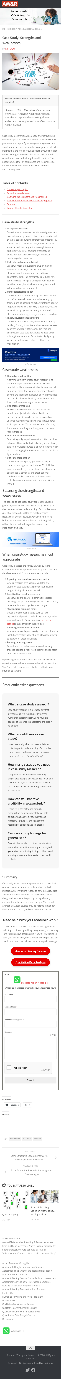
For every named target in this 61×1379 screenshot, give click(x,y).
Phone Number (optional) (14, 1019)
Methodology (9, 29)
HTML (7, 975)
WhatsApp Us (17, 1331)
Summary (12, 204)
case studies (15, 1139)
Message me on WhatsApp (34, 982)
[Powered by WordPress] (20, 1363)
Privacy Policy (8, 1300)
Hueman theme (46, 1363)
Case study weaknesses (18, 193)
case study (27, 1139)
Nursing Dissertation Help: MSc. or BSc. (21, 1285)
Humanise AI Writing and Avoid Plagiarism (22, 1296)
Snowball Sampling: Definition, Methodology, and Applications (42, 1211)
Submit (30, 1080)
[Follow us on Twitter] (27, 1370)
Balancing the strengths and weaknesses (27, 197)
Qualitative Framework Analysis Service (21, 1311)
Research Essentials (30, 29)
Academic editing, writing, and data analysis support (27, 1270)
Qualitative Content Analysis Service (19, 1308)
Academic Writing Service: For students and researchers (29, 1278)
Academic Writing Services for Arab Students (24, 1289)
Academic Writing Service (30, 951)
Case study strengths (17, 189)
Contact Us (7, 1293)
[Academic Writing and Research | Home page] (12, 4)
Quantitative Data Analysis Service (18, 1315)
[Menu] (57, 4)
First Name (10, 994)
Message (8, 1032)
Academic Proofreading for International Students (26, 1282)
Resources (7, 1319)
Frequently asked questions (20, 208)
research (37, 1139)
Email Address (11, 1007)
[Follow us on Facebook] (33, 1370)
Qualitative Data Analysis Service (18, 1304)
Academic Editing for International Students (23, 1267)
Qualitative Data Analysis (31, 962)
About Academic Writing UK (15, 1263)
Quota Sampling (10, 1214)
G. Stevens (10, 49)
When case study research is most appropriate (29, 200)
